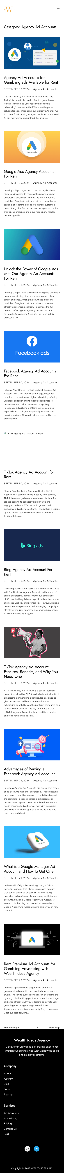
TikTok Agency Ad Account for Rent (29, 474)
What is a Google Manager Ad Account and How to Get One (29, 868)
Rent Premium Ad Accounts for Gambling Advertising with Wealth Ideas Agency (29, 969)
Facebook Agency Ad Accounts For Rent (30, 373)
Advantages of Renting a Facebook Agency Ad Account (29, 771)
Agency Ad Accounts (45, 89)
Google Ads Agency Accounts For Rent (29, 173)
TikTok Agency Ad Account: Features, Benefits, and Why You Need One (31, 672)
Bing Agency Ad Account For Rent (28, 572)
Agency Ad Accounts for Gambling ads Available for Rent (31, 80)
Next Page (54, 1027)
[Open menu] (58, 9)
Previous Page (11, 1027)
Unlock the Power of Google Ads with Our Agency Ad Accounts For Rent (31, 274)
